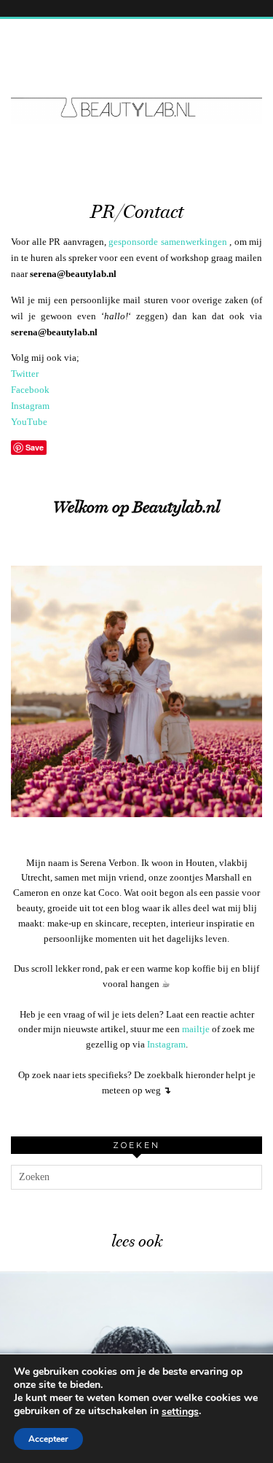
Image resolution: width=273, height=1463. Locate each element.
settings (180, 1412)
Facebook (30, 389)
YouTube (29, 421)
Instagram (30, 405)
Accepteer (48, 1439)
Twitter (25, 373)
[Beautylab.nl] (136, 80)
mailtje (196, 1028)
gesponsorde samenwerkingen (167, 241)
